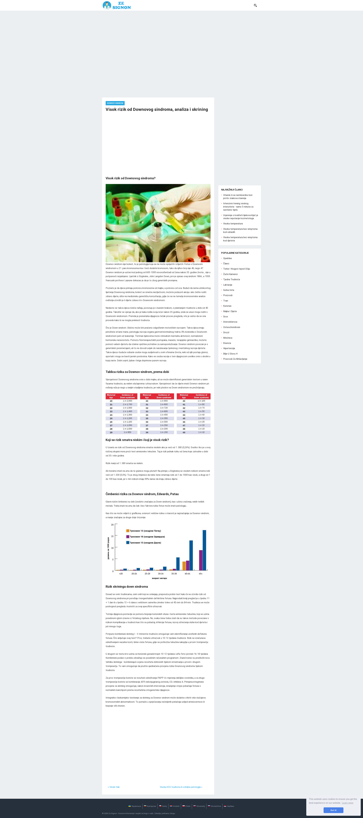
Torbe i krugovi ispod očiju (236, 268)
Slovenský (200, 806)
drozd (226, 332)
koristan (227, 306)
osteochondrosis (231, 327)
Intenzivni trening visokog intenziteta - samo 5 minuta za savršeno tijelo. (238, 206)
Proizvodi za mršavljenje (235, 359)
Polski (187, 806)
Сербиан (230, 806)
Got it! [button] (334, 810)
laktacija (227, 284)
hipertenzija (229, 348)
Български (151, 806)
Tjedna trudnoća (231, 279)
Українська (136, 806)
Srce (225, 316)
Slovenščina (216, 806)
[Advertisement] (181, 32)
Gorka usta (228, 290)
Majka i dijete (230, 311)
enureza (227, 343)
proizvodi (227, 295)
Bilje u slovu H (230, 353)
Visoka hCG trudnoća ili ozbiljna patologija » (181, 787)
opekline (227, 258)
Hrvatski (176, 806)
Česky (164, 806)
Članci (226, 263)
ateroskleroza (230, 321)
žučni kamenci (230, 274)
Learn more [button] (347, 803)
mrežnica (227, 337)
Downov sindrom (115, 103)
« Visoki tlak (114, 787)
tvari (225, 300)
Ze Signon (112, 813)
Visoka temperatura (233, 223)
